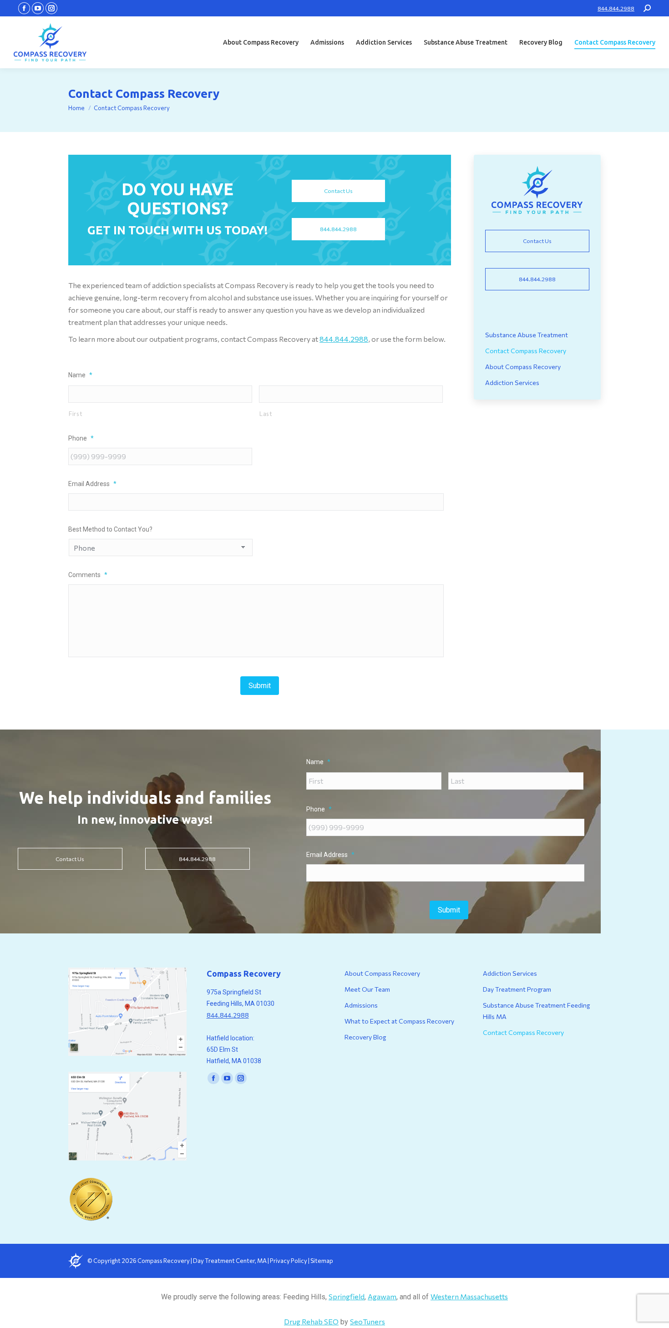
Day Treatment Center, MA (230, 1260)
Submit (259, 685)
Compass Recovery (164, 1260)
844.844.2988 (616, 8)
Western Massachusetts (469, 1296)
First (75, 413)
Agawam (382, 1296)
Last (266, 413)
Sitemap (321, 1260)
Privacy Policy (289, 1260)
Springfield (347, 1296)
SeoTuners (367, 1321)
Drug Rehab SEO (311, 1321)
